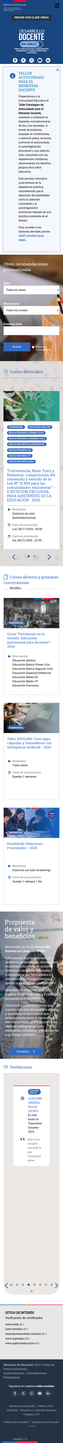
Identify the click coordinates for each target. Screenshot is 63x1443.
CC (31, 1426)
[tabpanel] (31, 467)
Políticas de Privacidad (16, 1422)
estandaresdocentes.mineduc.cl (24, 1334)
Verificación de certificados (24, 1318)
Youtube (39, 60)
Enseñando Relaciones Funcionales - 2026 (25, 845)
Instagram (31, 60)
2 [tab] (34, 558)
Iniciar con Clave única (31, 17)
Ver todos (15, 587)
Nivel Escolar (12, 303)
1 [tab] (28, 558)
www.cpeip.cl (13, 1324)
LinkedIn (48, 60)
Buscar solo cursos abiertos (43, 348)
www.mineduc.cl (15, 1329)
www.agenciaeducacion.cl (21, 1343)
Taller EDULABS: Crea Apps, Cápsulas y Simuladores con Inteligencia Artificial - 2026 (29, 742)
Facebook (15, 60)
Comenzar (23, 1051)
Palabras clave (13, 324)
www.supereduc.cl (16, 1338)
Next (49, 557)
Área (7, 283)
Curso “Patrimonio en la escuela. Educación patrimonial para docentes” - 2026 (29, 640)
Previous (14, 557)
